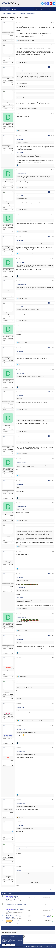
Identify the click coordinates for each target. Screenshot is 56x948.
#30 (53, 703)
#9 (53, 214)
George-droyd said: (21, 848)
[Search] (53, 9)
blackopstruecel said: (21, 95)
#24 (53, 551)
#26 (53, 613)
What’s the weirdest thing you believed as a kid (14, 916)
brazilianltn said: (20, 685)
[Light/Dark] (50, 9)
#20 (53, 458)
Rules (14, 9)
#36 (53, 866)
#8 (53, 192)
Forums (6, 9)
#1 (53, 22)
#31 (53, 725)
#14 (53, 325)
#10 (53, 236)
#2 (53, 45)
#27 (53, 635)
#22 (53, 502)
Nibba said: (19, 139)
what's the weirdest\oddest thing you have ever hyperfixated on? (16, 897)
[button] (9, 9)
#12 (53, 280)
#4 (53, 91)
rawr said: (19, 870)
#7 (53, 169)
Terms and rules (34, 946)
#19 (53, 436)
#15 (53, 347)
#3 (53, 67)
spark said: (19, 597)
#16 (53, 369)
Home (51, 946)
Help (47, 946)
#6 (53, 135)
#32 (53, 747)
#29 (53, 681)
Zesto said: (19, 71)
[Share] (51, 23)
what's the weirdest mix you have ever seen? (15, 910)
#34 (53, 821)
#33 (53, 799)
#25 (53, 573)
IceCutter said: (20, 587)
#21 (53, 480)
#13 (53, 303)
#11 (53, 258)
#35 (53, 844)
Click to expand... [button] (35, 882)
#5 (53, 113)
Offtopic (7, 902)
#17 (53, 391)
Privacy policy (42, 946)
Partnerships (27, 946)
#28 (53, 657)
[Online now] (8, 756)
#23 (53, 525)
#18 (53, 413)
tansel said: (19, 825)
